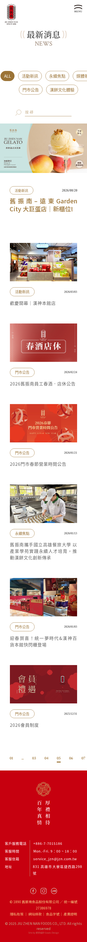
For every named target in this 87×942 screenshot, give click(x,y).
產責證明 (70, 914)
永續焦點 (57, 76)
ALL (7, 76)
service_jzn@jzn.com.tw (55, 858)
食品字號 (52, 914)
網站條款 (35, 914)
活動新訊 (30, 76)
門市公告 (30, 90)
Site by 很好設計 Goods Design (43, 932)
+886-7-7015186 (47, 843)
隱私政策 (16, 914)
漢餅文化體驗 (62, 90)
